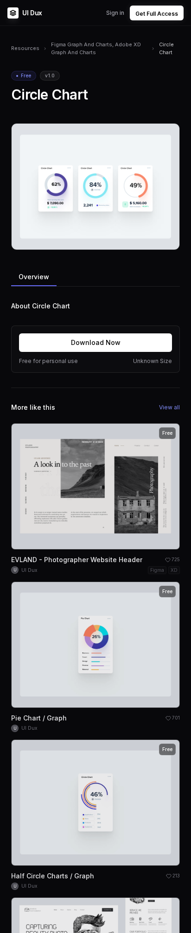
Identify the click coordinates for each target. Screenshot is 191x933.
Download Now (96, 342)
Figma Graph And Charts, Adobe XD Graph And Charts (96, 48)
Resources (25, 48)
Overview (34, 277)
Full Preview (149, 239)
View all (169, 407)
